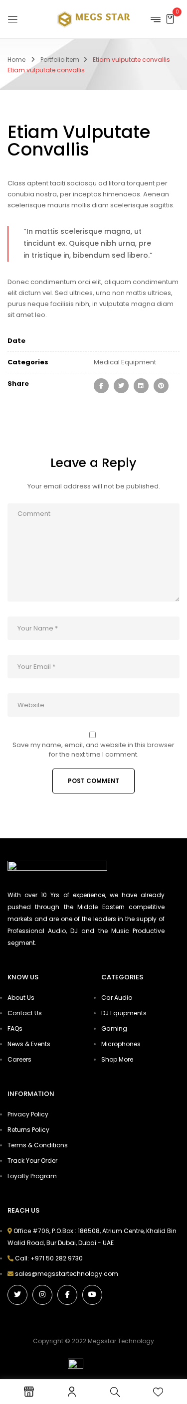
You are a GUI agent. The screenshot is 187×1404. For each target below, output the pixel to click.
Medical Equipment (125, 362)
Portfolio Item (59, 59)
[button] (170, 18)
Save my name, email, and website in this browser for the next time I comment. (93, 750)
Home (16, 59)
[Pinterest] (161, 385)
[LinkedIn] (141, 385)
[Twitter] (121, 385)
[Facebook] (101, 385)
